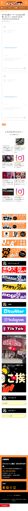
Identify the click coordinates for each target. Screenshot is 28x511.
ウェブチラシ (22, 7)
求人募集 (15, 7)
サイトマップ (9, 495)
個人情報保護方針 (17, 495)
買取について (3, 7)
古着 (4, 124)
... (12, 504)
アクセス (10, 7)
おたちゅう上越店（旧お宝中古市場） (15, 499)
